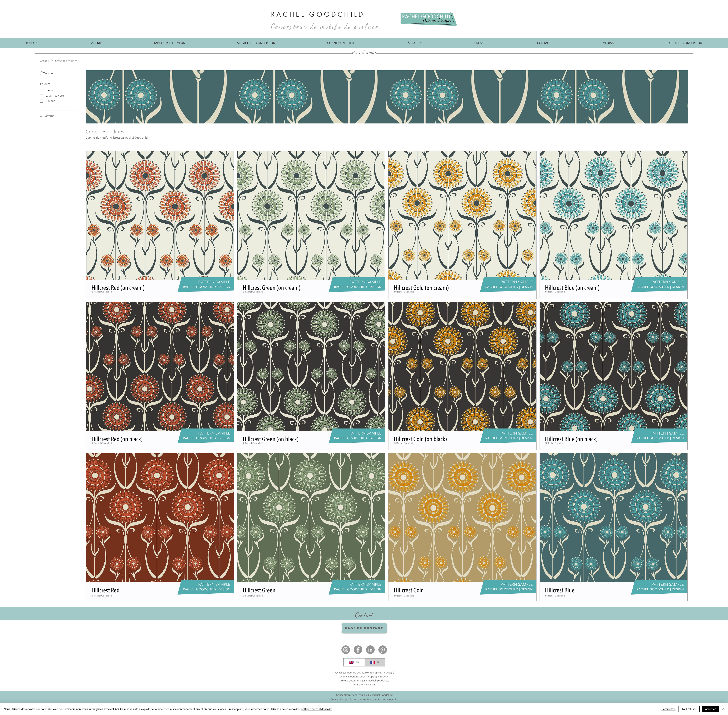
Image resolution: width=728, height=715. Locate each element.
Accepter (710, 709)
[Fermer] (723, 709)
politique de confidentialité (316, 709)
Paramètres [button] (668, 709)
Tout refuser (689, 709)
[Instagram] (345, 649)
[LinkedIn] (370, 649)
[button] (608, 44)
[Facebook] (358, 649)
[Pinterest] (382, 649)
